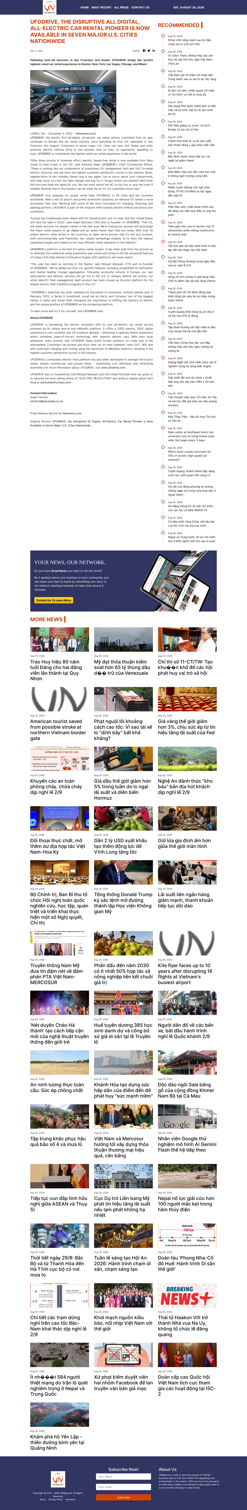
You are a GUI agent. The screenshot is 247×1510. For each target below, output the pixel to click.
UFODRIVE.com (93, 311)
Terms (43, 1499)
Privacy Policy (56, 1499)
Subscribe (123, 1497)
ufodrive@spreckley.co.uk (46, 401)
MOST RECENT (102, 7)
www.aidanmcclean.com (55, 382)
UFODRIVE (37, 137)
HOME (84, 7)
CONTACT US (140, 7)
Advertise (70, 1499)
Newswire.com (85, 133)
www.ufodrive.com (113, 367)
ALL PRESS (121, 7)
